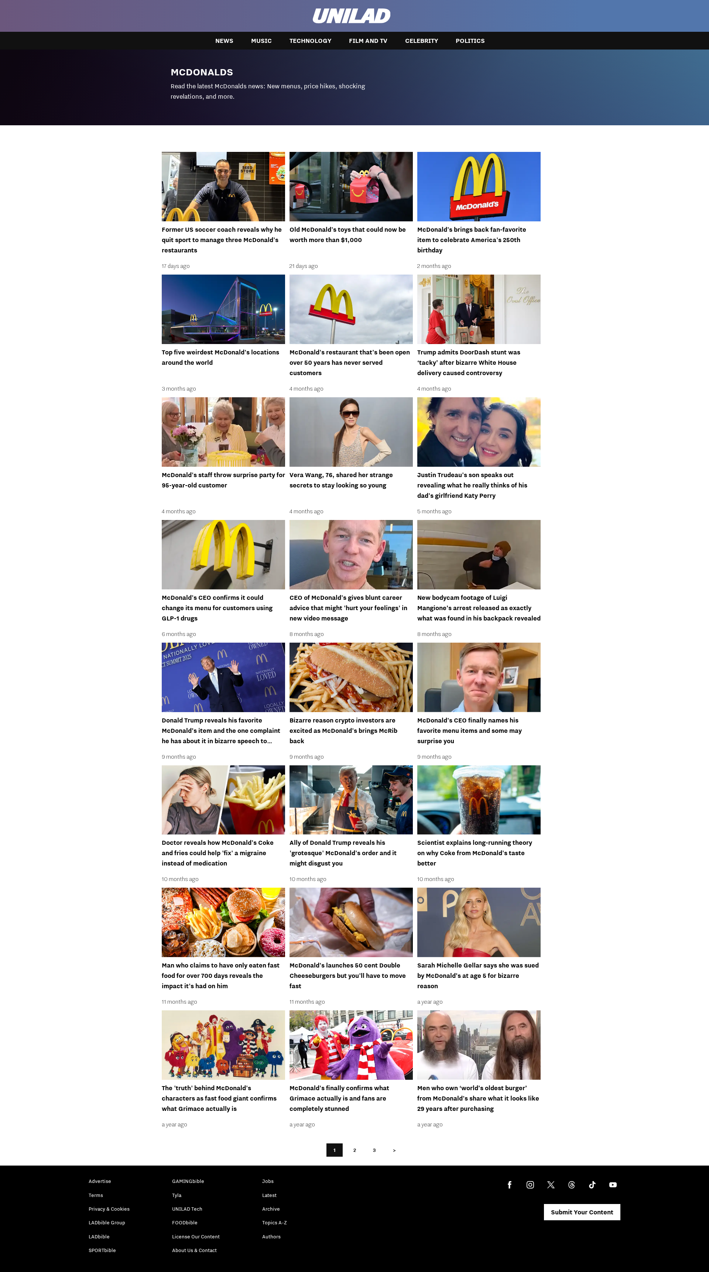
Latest (269, 1195)
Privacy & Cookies (109, 1208)
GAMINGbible (188, 1181)
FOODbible (185, 1222)
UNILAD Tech (187, 1208)
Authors (271, 1236)
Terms (96, 1195)
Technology (310, 41)
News (224, 41)
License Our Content (196, 1236)
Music (261, 41)
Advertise (100, 1181)
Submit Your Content (582, 1212)
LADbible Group (107, 1222)
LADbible (99, 1236)
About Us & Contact (194, 1250)
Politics (470, 41)
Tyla (176, 1195)
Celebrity (421, 41)
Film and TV (368, 41)
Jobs (268, 1181)
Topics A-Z (274, 1222)
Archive (271, 1208)
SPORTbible (102, 1250)
